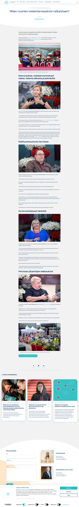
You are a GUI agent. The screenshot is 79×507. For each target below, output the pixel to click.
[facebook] (33, 365)
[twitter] (38, 365)
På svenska (40, 2)
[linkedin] (43, 365)
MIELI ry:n (30, 37)
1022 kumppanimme (23, 489)
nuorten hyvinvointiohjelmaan (48, 120)
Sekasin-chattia (37, 136)
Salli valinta (68, 491)
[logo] (6, 2)
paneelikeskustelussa (36, 39)
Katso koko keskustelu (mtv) (28, 355)
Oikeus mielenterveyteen (31, 2)
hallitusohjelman (46, 304)
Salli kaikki (68, 488)
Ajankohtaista (13, 2)
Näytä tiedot (65, 504)
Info (17, 2)
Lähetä (10, 484)
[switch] (36, 505)
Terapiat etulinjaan (37, 37)
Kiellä (69, 495)
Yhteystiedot (22, 2)
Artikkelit (33, 7)
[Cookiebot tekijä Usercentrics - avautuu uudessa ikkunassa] (8, 505)
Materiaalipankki (48, 2)
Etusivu (29, 7)
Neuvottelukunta (56, 2)
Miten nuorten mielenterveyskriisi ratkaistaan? (43, 7)
